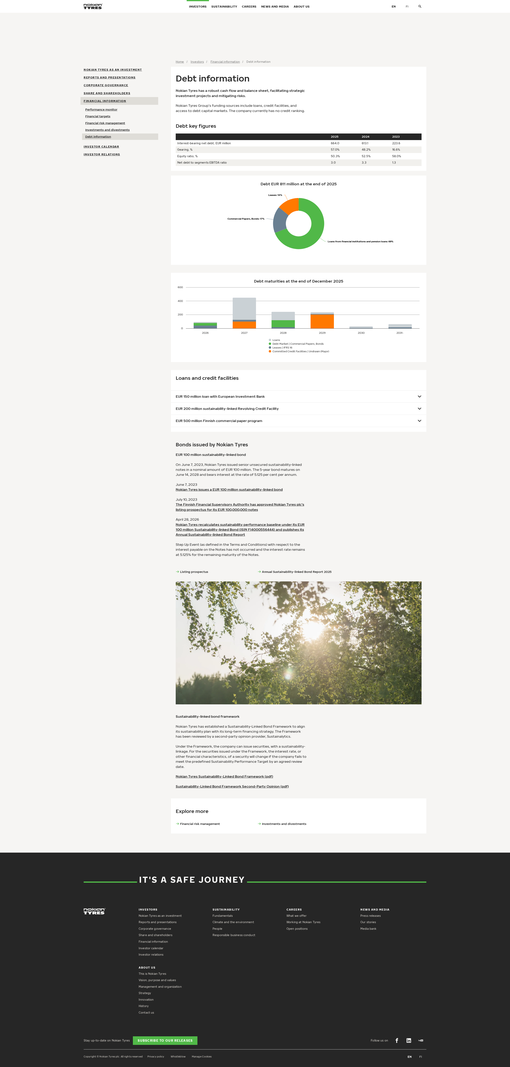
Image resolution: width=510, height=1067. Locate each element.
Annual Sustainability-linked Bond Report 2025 (297, 571)
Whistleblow (178, 1056)
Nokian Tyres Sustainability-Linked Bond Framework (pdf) (224, 776)
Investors (198, 6)
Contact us (146, 1012)
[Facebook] (396, 1040)
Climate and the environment (233, 922)
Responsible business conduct (234, 935)
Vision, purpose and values (157, 980)
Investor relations (102, 154)
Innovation (146, 999)
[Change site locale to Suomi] (407, 6)
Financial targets (97, 116)
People (217, 928)
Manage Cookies (202, 1056)
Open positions (297, 928)
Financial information (105, 101)
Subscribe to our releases (165, 1040)
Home (180, 61)
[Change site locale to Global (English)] (393, 6)
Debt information (98, 136)
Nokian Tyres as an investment (113, 69)
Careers (249, 6)
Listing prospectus (194, 571)
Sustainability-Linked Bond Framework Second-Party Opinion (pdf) (232, 786)
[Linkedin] (408, 1040)
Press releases (370, 915)
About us (302, 6)
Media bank (368, 928)
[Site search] (420, 6)
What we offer (296, 915)
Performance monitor (101, 109)
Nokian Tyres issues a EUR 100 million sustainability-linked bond (229, 489)
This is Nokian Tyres (152, 973)
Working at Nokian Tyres (303, 922)
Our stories (368, 922)
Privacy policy (155, 1056)
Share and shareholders (107, 93)
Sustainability (224, 6)
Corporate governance (106, 85)
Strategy (145, 993)
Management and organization (160, 986)
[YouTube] (420, 1040)
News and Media (275, 6)
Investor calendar (101, 146)
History (144, 1006)
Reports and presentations (110, 77)
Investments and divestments (107, 130)
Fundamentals (223, 915)
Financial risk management (105, 123)
